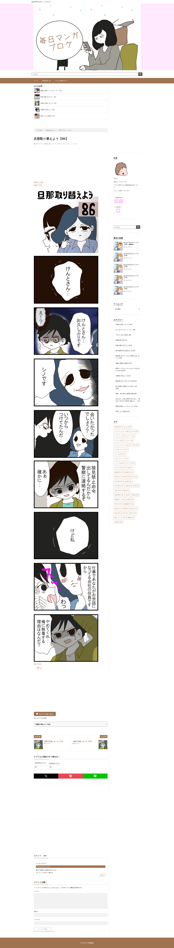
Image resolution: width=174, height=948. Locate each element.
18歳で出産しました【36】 (82, 741)
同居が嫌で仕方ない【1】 (48, 97)
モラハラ (130, 463)
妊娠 (129, 486)
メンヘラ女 (74, 143)
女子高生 (119, 486)
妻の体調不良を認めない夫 (124, 350)
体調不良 (129, 472)
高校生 (118, 522)
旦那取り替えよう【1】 (47, 109)
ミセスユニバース (121, 458)
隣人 (133, 513)
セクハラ (130, 436)
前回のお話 (38, 185)
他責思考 (119, 472)
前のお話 (43, 121)
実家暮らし (120, 499)
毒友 (130, 499)
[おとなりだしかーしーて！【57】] (118, 279)
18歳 (118, 427)
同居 (126, 477)
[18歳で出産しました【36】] (102, 744)
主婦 (129, 467)
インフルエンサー (122, 431)
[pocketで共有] (70, 776)
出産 (118, 477)
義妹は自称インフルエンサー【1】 (51, 90)
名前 (36, 911)
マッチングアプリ (122, 445)
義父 (134, 508)
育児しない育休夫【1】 (47, 116)
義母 (126, 508)
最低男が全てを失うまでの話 (125, 381)
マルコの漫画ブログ (61, 80)
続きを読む (38, 664)
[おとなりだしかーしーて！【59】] (118, 257)
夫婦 (128, 481)
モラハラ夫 (119, 467)
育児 (125, 513)
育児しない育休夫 (121, 411)
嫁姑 (126, 490)
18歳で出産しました (122, 324)
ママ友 (58, 143)
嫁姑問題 (119, 495)
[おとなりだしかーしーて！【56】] (118, 290)
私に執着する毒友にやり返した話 (126, 386)
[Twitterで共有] (46, 776)
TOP (59, 121)
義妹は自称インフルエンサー (125, 406)
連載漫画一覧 (46, 80)
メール (37, 919)
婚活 (118, 490)
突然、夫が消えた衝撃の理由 (125, 393)
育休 (117, 513)
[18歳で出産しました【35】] (38, 744)
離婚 (131, 517)
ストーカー (119, 436)
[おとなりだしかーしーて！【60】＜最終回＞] (118, 246)
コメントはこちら (46, 714)
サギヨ (134, 431)
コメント (36, 891)
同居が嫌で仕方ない (122, 345)
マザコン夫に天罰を (122, 335)
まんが (127, 427)
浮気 (118, 504)
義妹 (118, 508)
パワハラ (119, 440)
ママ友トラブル (65, 143)
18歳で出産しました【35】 (54, 741)
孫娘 (136, 495)
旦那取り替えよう (49, 143)
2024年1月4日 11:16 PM (43, 866)
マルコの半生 (120, 454)
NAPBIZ (91, 943)
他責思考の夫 (120, 340)
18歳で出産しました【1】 (48, 103)
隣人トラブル (120, 517)
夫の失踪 (119, 481)
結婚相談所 (128, 504)
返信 (102, 875)
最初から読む (39, 182)
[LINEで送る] (95, 776)
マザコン (129, 440)
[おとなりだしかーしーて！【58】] (118, 268)
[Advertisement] (71, 161)
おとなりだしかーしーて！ (124, 329)
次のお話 (75, 121)
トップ (36, 80)
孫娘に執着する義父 (122, 363)
